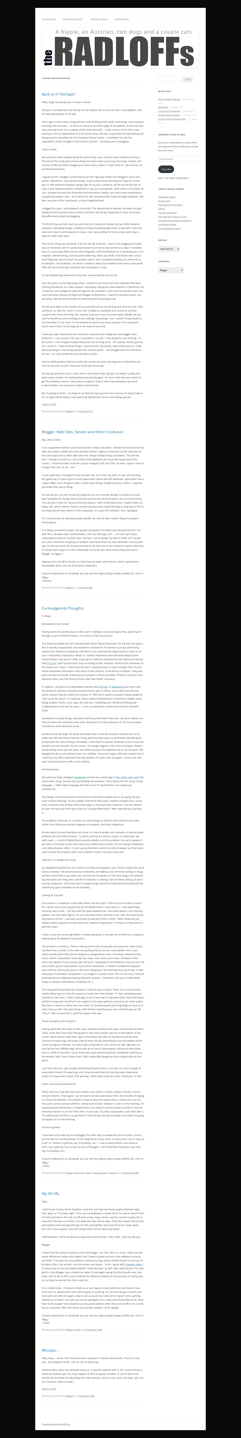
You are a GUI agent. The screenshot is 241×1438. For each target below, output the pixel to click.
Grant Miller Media (167, 224)
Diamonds (79, 1172)
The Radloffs (49, 19)
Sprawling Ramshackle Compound (174, 220)
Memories (163, 107)
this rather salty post (127, 777)
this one (51, 663)
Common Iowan (133, 1264)
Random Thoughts (73, 19)
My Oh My (50, 1193)
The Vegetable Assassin (169, 228)
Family (77, 1329)
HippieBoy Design (99, 19)
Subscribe (166, 169)
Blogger (69, 411)
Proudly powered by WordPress (56, 1424)
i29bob (161, 208)
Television (112, 1172)
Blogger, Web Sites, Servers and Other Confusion (82, 431)
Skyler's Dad (164, 200)
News (88, 1172)
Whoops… (50, 1350)
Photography (122, 19)
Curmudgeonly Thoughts (63, 608)
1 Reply (46, 1165)
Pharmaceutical (99, 1172)
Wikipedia (117, 686)
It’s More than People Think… (172, 118)
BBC (83, 997)
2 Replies (47, 580)
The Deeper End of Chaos (170, 204)
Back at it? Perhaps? (58, 94)
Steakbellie (80, 777)
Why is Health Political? (169, 99)
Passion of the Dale (167, 212)
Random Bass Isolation (169, 115)
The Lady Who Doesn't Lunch (172, 216)
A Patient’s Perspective (169, 111)
